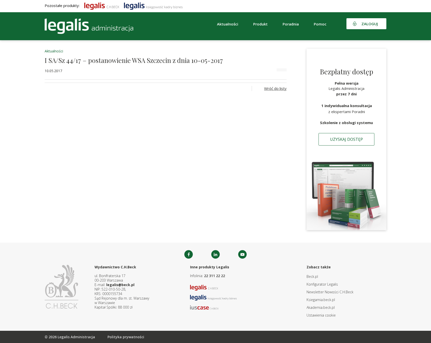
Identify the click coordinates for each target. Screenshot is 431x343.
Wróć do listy (275, 88)
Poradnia (291, 23)
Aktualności (54, 51)
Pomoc (320, 23)
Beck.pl (312, 276)
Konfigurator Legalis (322, 284)
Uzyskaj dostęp (346, 139)
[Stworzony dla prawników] (101, 5)
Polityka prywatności (126, 337)
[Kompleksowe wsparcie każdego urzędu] (89, 26)
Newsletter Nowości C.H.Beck (330, 292)
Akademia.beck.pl (321, 307)
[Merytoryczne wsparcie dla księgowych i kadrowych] (153, 5)
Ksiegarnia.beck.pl (321, 299)
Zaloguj (369, 23)
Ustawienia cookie (321, 315)
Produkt (260, 23)
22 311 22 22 (214, 275)
